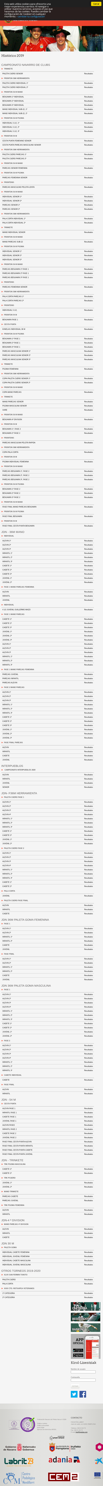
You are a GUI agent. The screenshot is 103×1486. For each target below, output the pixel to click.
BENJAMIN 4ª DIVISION (47, 419)
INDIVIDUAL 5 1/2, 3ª (47, 131)
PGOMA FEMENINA (47, 369)
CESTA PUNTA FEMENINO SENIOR (47, 141)
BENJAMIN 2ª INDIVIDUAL (47, 101)
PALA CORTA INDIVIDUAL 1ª (47, 219)
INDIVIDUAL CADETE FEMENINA (47, 1252)
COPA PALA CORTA (47, 452)
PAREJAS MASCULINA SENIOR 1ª (47, 351)
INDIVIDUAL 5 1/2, (47, 310)
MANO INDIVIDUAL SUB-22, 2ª (47, 113)
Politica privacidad (43, 1425)
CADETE (47, 756)
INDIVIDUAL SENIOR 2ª (47, 201)
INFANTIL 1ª (47, 553)
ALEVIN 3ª (47, 549)
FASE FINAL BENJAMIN (47, 516)
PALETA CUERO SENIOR (47, 74)
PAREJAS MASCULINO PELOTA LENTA (47, 187)
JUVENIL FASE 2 (47, 1138)
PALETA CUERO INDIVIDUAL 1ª (47, 83)
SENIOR (47, 787)
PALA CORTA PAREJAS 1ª (47, 296)
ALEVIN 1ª (47, 541)
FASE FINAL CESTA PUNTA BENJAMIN (47, 526)
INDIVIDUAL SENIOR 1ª (47, 197)
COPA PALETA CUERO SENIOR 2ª (47, 383)
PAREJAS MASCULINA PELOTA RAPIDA (47, 443)
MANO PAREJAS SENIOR (47, 402)
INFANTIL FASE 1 (47, 1113)
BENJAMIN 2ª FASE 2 (47, 433)
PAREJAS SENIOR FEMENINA (47, 168)
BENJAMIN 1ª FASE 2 (47, 489)
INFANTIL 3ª (47, 561)
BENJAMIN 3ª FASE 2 (47, 497)
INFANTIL (47, 596)
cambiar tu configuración (31, 16)
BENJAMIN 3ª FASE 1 (47, 347)
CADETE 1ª (47, 566)
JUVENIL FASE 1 (47, 1121)
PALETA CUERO (47, 1280)
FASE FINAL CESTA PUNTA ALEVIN (47, 1142)
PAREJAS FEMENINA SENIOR (47, 178)
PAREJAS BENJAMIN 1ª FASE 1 (47, 269)
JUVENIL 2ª (47, 582)
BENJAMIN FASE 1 (47, 320)
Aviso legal (40, 1427)
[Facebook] (82, 1392)
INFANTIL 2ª (47, 557)
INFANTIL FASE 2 (47, 1129)
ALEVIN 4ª (47, 814)
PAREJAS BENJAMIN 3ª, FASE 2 (47, 479)
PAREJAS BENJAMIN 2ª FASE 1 (47, 273)
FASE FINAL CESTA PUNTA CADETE (47, 1150)
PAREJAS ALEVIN (47, 683)
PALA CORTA (47, 1284)
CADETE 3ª (47, 574)
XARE (47, 410)
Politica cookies (42, 1423)
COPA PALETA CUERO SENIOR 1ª (47, 378)
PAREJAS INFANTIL (47, 678)
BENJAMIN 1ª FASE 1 (47, 339)
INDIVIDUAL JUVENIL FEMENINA (47, 1256)
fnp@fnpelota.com (81, 1432)
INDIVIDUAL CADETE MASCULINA (47, 1261)
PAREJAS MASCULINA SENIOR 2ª (47, 355)
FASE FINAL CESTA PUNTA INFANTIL (47, 1146)
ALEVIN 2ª (47, 545)
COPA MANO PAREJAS (47, 392)
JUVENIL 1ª (47, 578)
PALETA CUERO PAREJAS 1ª (47, 154)
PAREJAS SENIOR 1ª (47, 205)
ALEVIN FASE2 (47, 1125)
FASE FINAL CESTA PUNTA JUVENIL (47, 1154)
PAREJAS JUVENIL (47, 674)
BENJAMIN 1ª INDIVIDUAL (47, 97)
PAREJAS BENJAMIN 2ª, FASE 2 (47, 475)
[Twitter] (75, 1392)
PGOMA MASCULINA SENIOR (47, 406)
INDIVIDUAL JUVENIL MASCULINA (47, 1265)
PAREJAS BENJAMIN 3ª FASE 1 (47, 277)
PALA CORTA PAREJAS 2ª (47, 301)
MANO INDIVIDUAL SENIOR (47, 232)
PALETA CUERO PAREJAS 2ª (47, 159)
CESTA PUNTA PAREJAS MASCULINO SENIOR (47, 145)
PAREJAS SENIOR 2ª (47, 209)
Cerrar (96, 3)
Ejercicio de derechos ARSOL (46, 1429)
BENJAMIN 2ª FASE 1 (47, 343)
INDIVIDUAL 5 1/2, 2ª (47, 127)
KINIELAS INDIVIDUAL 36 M (47, 329)
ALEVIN (47, 592)
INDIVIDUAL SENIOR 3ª (47, 260)
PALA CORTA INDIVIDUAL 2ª (47, 223)
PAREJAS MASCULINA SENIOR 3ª (47, 359)
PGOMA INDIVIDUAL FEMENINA (47, 462)
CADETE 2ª (47, 570)
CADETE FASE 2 (47, 1133)
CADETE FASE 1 (47, 1117)
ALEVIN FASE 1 (47, 1108)
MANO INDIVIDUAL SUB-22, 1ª (47, 109)
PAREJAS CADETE (47, 1196)
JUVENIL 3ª (47, 640)
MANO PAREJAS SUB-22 (47, 242)
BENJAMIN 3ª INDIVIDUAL (47, 105)
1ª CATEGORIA (47, 1293)
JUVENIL (47, 600)
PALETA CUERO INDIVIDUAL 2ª (47, 87)
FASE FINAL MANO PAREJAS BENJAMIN (47, 507)
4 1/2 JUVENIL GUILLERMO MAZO (47, 610)
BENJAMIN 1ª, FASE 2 (47, 429)
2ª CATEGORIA (47, 1297)
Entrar (75, 1386)
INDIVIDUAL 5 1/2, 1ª (47, 123)
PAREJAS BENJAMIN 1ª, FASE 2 (47, 471)
